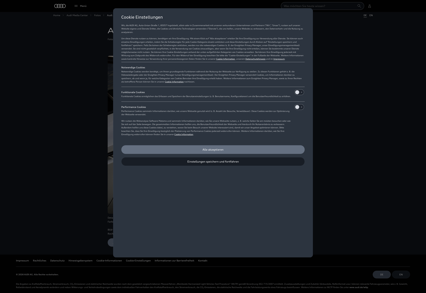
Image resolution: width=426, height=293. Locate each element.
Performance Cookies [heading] (133, 107)
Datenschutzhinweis (255, 59)
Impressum (279, 59)
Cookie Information (225, 59)
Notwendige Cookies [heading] (133, 67)
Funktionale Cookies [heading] (133, 92)
